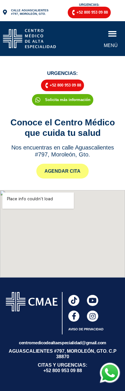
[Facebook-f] (73, 316)
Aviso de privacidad (85, 329)
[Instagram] (92, 316)
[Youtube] (92, 300)
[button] (112, 34)
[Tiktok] (73, 300)
